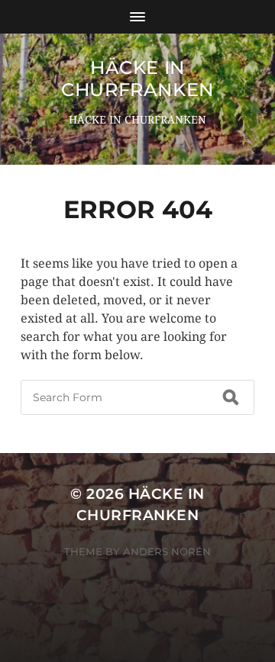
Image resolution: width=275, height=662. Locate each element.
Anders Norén (167, 551)
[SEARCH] (231, 397)
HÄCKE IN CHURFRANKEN (137, 78)
